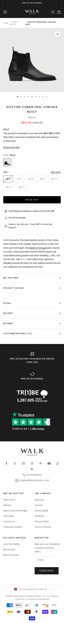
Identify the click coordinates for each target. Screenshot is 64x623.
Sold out (32, 199)
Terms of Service (43, 527)
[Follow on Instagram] (23, 463)
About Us (39, 499)
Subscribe (46, 570)
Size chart (56, 172)
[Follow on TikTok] (57, 463)
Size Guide (8, 516)
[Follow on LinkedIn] (32, 468)
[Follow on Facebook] (6, 463)
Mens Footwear (11, 555)
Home (6, 23)
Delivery (7, 505)
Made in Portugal (37, 248)
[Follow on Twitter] (15, 463)
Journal (39, 505)
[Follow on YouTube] (49, 463)
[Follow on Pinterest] (40, 463)
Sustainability (41, 510)
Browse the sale (11, 147)
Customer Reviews (12, 527)
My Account (9, 549)
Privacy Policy (42, 521)
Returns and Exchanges (15, 510)
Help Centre (9, 499)
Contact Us (9, 521)
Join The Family (11, 544)
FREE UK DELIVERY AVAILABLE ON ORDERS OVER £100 (32, 360)
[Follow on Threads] (32, 463)
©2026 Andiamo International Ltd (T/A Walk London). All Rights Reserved (32, 597)
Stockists (39, 516)
